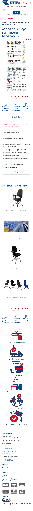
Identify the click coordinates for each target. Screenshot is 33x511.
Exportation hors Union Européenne (10, 480)
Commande (5, 475)
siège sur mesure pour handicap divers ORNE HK (16, 210)
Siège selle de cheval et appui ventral (15, 23)
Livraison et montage (7, 478)
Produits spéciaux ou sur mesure (10, 479)
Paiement (4, 476)
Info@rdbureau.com (18, 110)
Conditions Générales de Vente (9, 451)
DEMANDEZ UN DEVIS (27, 107)
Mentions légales (6, 450)
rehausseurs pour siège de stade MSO (16, 238)
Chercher (16, 12)
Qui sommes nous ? (7, 448)
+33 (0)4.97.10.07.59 (8, 459)
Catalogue (10, 18)
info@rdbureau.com (11, 167)
